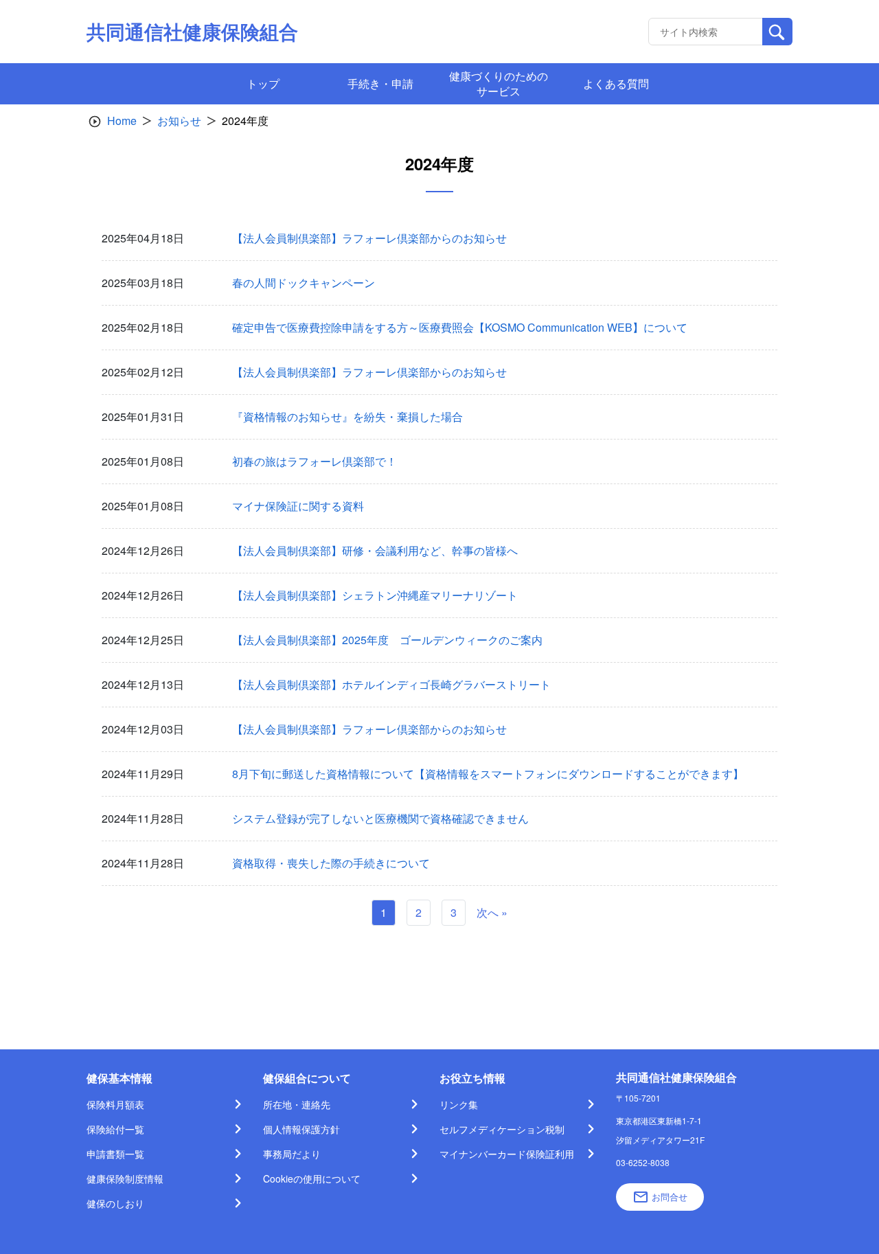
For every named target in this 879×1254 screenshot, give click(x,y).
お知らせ (179, 120)
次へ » (492, 912)
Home (122, 120)
